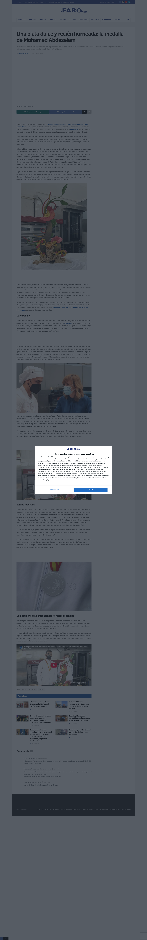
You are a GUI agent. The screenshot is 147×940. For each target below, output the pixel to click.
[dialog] (73, 470)
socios (57, 456)
